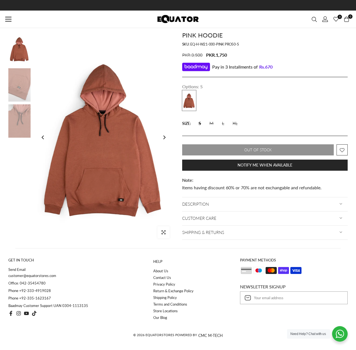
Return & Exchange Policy (173, 291)
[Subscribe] (337, 297)
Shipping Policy (165, 297)
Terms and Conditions (170, 304)
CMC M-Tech (210, 335)
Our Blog (160, 317)
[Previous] (43, 137)
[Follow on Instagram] (18, 313)
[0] (336, 19)
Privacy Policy (164, 284)
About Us (160, 271)
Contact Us (162, 277)
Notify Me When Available (265, 165)
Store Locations (165, 311)
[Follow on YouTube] (26, 313)
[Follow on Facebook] (10, 313)
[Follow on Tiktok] (34, 313)
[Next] (164, 137)
